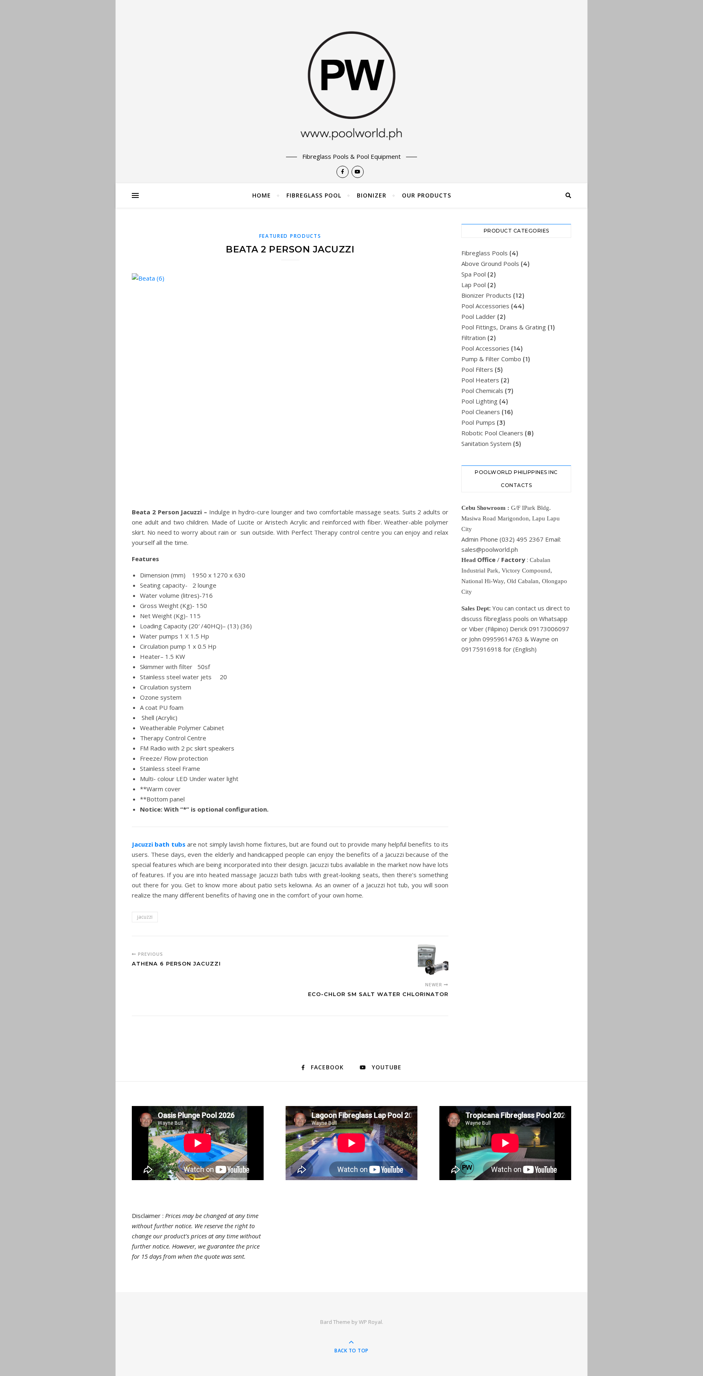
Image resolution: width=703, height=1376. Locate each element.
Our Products (426, 195)
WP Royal (370, 1322)
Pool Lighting (479, 401)
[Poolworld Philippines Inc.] (351, 76)
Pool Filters (477, 369)
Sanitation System (486, 443)
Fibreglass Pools (484, 253)
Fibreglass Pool (313, 195)
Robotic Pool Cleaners (492, 433)
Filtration (473, 338)
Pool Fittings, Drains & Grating (503, 327)
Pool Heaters (480, 380)
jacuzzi (145, 916)
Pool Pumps (478, 422)
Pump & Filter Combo (491, 359)
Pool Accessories (485, 306)
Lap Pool (473, 285)
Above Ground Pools (490, 263)
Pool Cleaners (480, 412)
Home (261, 195)
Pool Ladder (478, 316)
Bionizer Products (486, 295)
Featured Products (290, 236)
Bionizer (371, 195)
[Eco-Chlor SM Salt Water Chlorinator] (433, 959)
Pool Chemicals (482, 390)
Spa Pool (473, 274)
